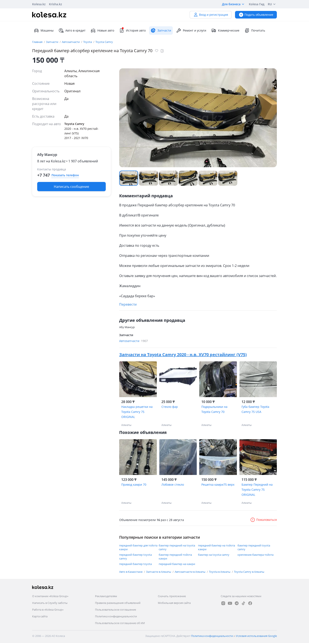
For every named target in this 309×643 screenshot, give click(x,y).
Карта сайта (40, 616)
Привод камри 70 (133, 485)
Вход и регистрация (213, 15)
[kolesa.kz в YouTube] (229, 603)
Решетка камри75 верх (217, 485)
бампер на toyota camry (213, 555)
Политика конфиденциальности (116, 616)
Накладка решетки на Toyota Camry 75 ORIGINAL (137, 412)
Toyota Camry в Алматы (249, 572)
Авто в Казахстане (131, 572)
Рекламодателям (106, 596)
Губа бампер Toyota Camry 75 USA (255, 409)
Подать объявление (258, 15)
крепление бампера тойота (255, 555)
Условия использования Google (256, 636)
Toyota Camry (104, 42)
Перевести (128, 304)
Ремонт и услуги (194, 30)
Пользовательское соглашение (115, 609)
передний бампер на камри (177, 564)
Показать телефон (65, 175)
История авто (136, 30)
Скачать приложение (172, 596)
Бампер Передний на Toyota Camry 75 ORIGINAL (257, 490)
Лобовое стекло (172, 485)
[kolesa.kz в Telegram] (236, 603)
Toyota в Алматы (220, 572)
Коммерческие (228, 30)
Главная (37, 42)
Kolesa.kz (39, 4)
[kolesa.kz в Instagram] (223, 603)
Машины (47, 30)
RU (270, 4)
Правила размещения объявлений (117, 603)
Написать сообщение (71, 186)
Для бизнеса (231, 4)
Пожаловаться (266, 520)
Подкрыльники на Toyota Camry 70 (214, 409)
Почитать (258, 30)
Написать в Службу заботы (49, 603)
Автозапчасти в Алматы (190, 572)
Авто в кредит (75, 30)
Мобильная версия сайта (174, 603)
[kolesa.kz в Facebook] (250, 603)
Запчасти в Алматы (159, 572)
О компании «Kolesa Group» (50, 596)
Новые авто (105, 30)
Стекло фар (169, 407)
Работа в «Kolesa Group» (47, 609)
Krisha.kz (55, 4)
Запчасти (52, 42)
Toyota (87, 42)
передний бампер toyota (135, 564)
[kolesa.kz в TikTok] (243, 603)
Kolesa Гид (256, 4)
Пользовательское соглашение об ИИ (120, 623)
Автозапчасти (71, 42)
